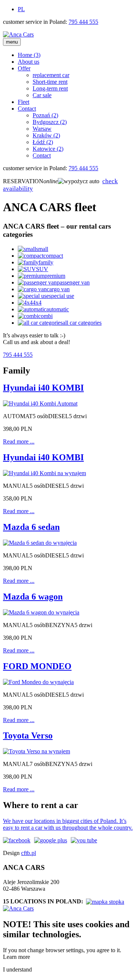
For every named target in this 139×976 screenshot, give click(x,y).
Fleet (23, 102)
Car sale (42, 95)
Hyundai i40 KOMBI (43, 387)
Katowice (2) (48, 149)
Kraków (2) (46, 135)
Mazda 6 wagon (33, 596)
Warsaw (42, 128)
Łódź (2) (43, 142)
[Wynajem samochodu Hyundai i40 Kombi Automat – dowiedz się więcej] (40, 403)
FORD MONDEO (37, 666)
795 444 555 (83, 22)
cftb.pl (28, 853)
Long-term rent (50, 88)
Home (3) (29, 55)
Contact (27, 108)
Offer (24, 68)
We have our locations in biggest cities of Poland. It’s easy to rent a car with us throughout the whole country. (68, 824)
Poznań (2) (45, 115)
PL (21, 9)
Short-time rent (50, 82)
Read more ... (18, 441)
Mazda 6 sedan (31, 527)
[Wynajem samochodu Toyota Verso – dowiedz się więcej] (36, 751)
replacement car (51, 75)
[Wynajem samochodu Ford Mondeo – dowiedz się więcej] (38, 682)
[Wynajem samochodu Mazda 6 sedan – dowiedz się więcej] (40, 543)
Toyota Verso (28, 735)
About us (28, 61)
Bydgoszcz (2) (50, 122)
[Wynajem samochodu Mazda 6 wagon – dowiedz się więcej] (41, 612)
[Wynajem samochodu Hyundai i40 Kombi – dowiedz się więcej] (44, 473)
